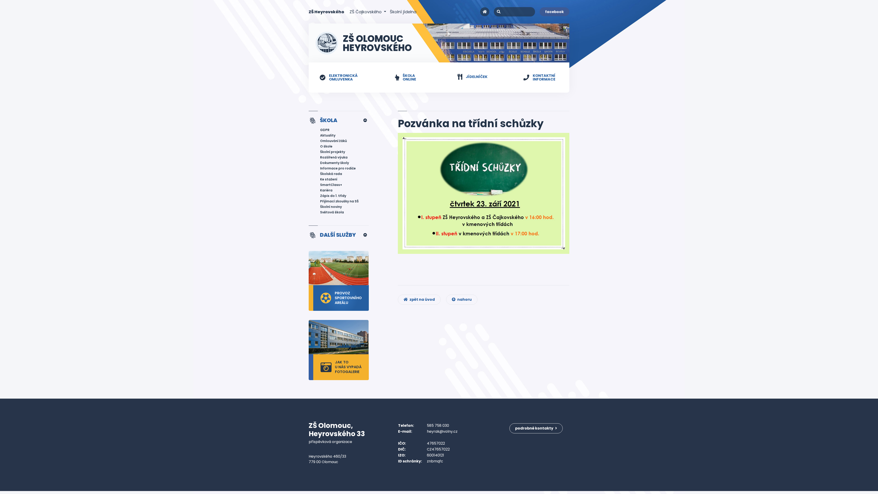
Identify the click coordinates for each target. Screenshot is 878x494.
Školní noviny (331, 206)
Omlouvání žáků (333, 141)
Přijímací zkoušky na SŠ (339, 201)
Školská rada (331, 174)
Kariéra (326, 190)
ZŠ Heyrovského (326, 12)
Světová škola (332, 212)
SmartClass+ (331, 185)
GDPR (324, 130)
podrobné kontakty (534, 428)
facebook (554, 11)
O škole (326, 146)
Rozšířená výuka (334, 157)
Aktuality (327, 135)
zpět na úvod (422, 299)
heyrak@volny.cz (442, 431)
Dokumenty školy (334, 163)
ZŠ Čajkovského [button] (366, 12)
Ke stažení (328, 179)
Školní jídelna (403, 12)
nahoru (464, 299)
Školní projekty (332, 152)
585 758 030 (438, 425)
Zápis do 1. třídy (333, 195)
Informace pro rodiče (338, 168)
